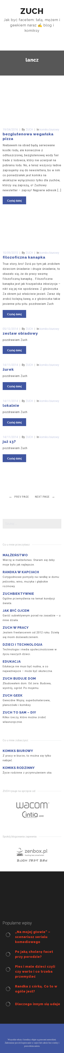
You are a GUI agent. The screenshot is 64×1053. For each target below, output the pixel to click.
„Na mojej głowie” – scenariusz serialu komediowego (32, 937)
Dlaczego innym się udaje (37, 1004)
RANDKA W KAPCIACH (21, 572)
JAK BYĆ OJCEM (16, 610)
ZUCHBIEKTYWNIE (18, 594)
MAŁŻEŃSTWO (15, 555)
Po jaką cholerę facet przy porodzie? (34, 954)
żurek (8, 369)
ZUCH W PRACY (16, 627)
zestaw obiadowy (20, 333)
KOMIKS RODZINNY (19, 768)
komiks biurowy (49, 129)
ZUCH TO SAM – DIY (19, 712)
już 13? (9, 441)
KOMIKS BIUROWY (18, 751)
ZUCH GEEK (13, 695)
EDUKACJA (12, 661)
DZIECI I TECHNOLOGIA (22, 644)
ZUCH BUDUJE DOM (19, 678)
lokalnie (11, 405)
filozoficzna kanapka (24, 257)
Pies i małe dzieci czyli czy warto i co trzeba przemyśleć (35, 971)
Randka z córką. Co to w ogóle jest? (36, 988)
